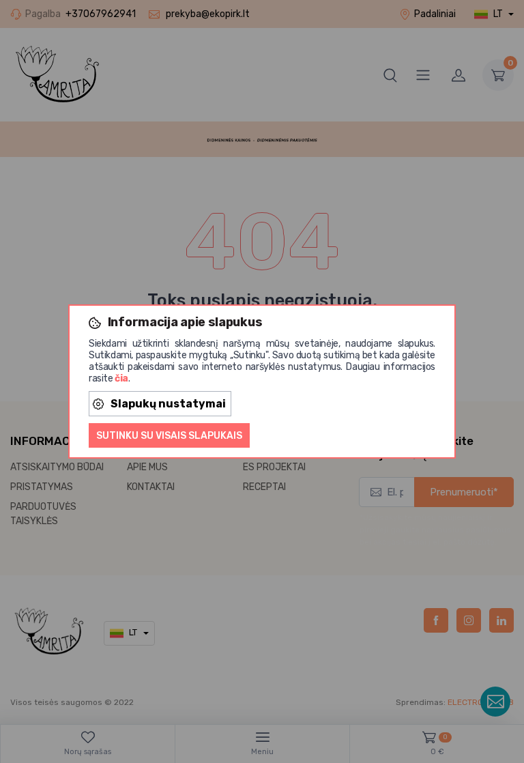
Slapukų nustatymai (168, 403)
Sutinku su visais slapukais (169, 436)
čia (121, 378)
